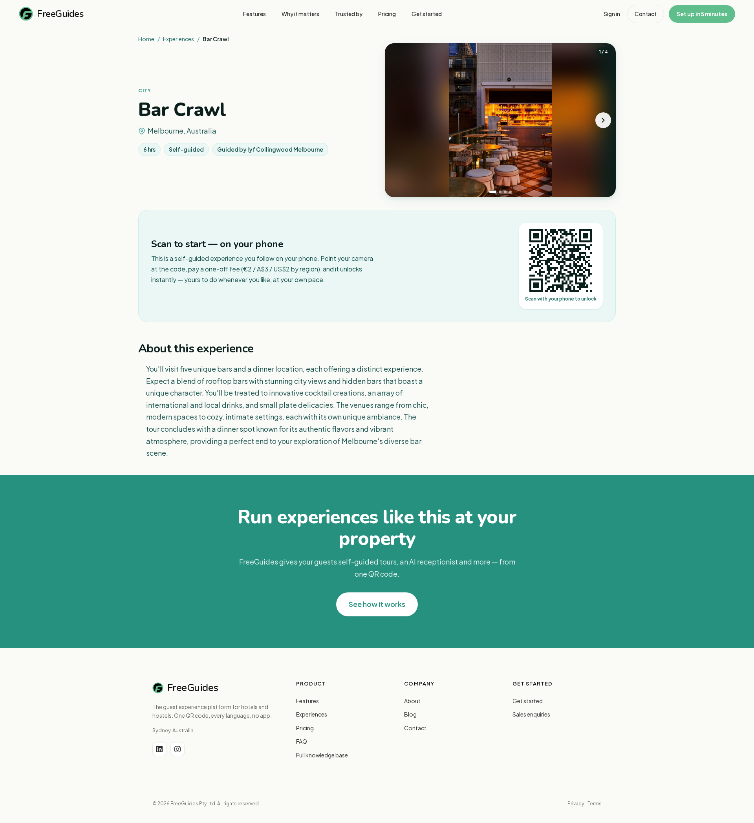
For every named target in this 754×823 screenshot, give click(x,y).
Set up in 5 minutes (702, 13)
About (412, 700)
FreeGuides (60, 13)
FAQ (301, 741)
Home (146, 38)
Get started (527, 700)
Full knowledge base (322, 755)
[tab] (492, 192)
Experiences (178, 38)
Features (307, 700)
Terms (594, 804)
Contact (646, 13)
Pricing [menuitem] (387, 13)
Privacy (575, 804)
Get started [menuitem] (427, 13)
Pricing (305, 727)
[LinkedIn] (159, 749)
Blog (410, 714)
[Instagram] (177, 749)
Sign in (612, 13)
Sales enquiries (531, 714)
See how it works (377, 604)
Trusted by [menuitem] (348, 13)
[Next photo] (603, 120)
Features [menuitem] (254, 13)
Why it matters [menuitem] (300, 13)
